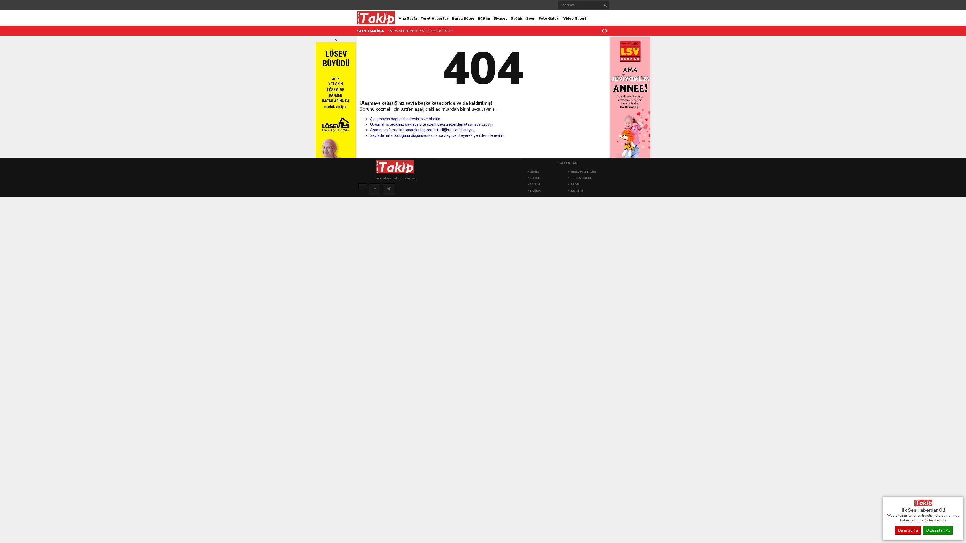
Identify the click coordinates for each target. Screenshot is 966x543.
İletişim (576, 191)
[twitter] (389, 188)
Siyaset (500, 18)
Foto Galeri (549, 18)
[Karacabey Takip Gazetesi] (923, 504)
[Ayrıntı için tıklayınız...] (362, 186)
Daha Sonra (908, 530)
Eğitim (484, 18)
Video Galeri (574, 18)
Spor (530, 18)
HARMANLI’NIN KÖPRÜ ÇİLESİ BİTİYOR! (420, 31)
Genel (534, 172)
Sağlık (516, 18)
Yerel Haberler (434, 18)
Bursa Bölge (463, 18)
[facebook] (375, 188)
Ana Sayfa (408, 18)
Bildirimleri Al (938, 530)
